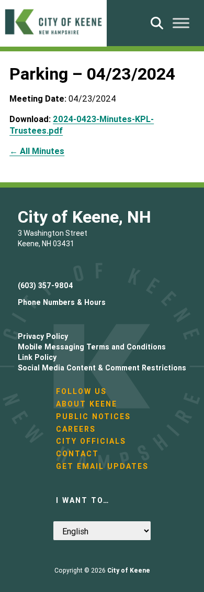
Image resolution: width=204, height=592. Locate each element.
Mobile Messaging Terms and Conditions (92, 347)
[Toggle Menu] (181, 23)
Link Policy (37, 357)
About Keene (86, 404)
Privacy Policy (43, 336)
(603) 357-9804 (45, 285)
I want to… (82, 500)
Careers (76, 429)
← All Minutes (36, 151)
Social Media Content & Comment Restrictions (102, 367)
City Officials (91, 441)
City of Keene (128, 570)
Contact (77, 453)
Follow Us (81, 391)
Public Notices (93, 416)
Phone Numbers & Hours (62, 302)
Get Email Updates (102, 466)
